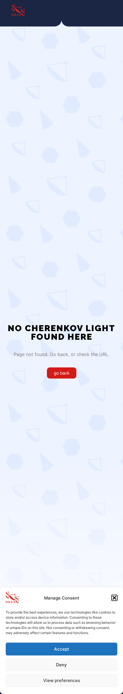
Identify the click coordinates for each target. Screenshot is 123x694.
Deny (61, 664)
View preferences (61, 680)
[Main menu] (106, 10)
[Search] (86, 10)
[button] (114, 598)
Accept (61, 649)
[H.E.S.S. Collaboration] (18, 10)
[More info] (96, 10)
